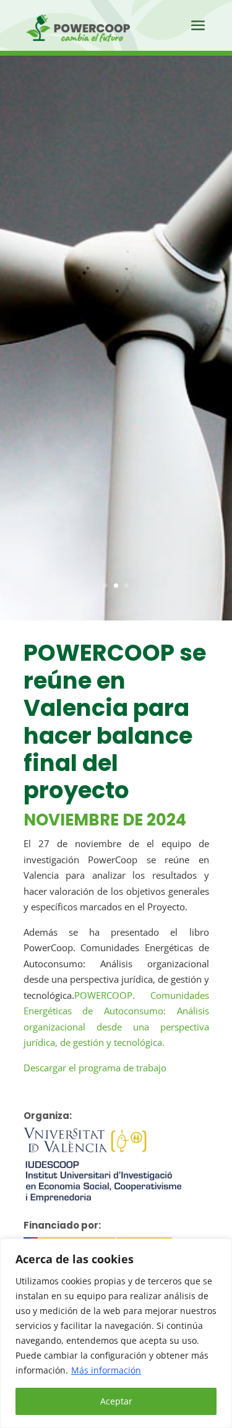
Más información (106, 1370)
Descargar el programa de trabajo (95, 1067)
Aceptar (116, 1401)
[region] (116, 1333)
